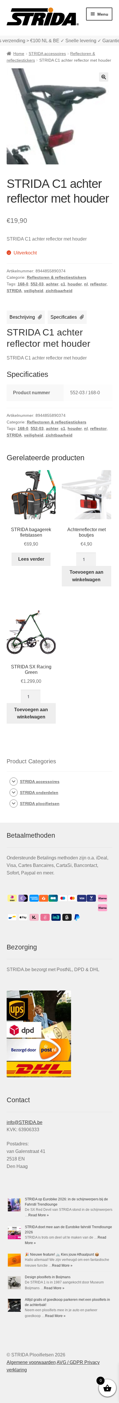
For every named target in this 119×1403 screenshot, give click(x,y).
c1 (63, 284)
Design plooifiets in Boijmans (47, 1277)
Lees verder (31, 559)
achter (52, 284)
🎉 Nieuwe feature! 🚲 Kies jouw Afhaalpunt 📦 (62, 1254)
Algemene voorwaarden (31, 1362)
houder (75, 284)
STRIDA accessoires (47, 53)
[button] (103, 77)
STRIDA (14, 290)
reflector (98, 284)
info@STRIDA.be (24, 1122)
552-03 (37, 284)
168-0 (23, 284)
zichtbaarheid (59, 290)
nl (86, 284)
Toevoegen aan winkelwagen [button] (86, 576)
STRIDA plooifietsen (40, 803)
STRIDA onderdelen (39, 792)
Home (18, 53)
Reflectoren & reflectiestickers (56, 277)
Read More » (38, 1215)
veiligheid (33, 290)
